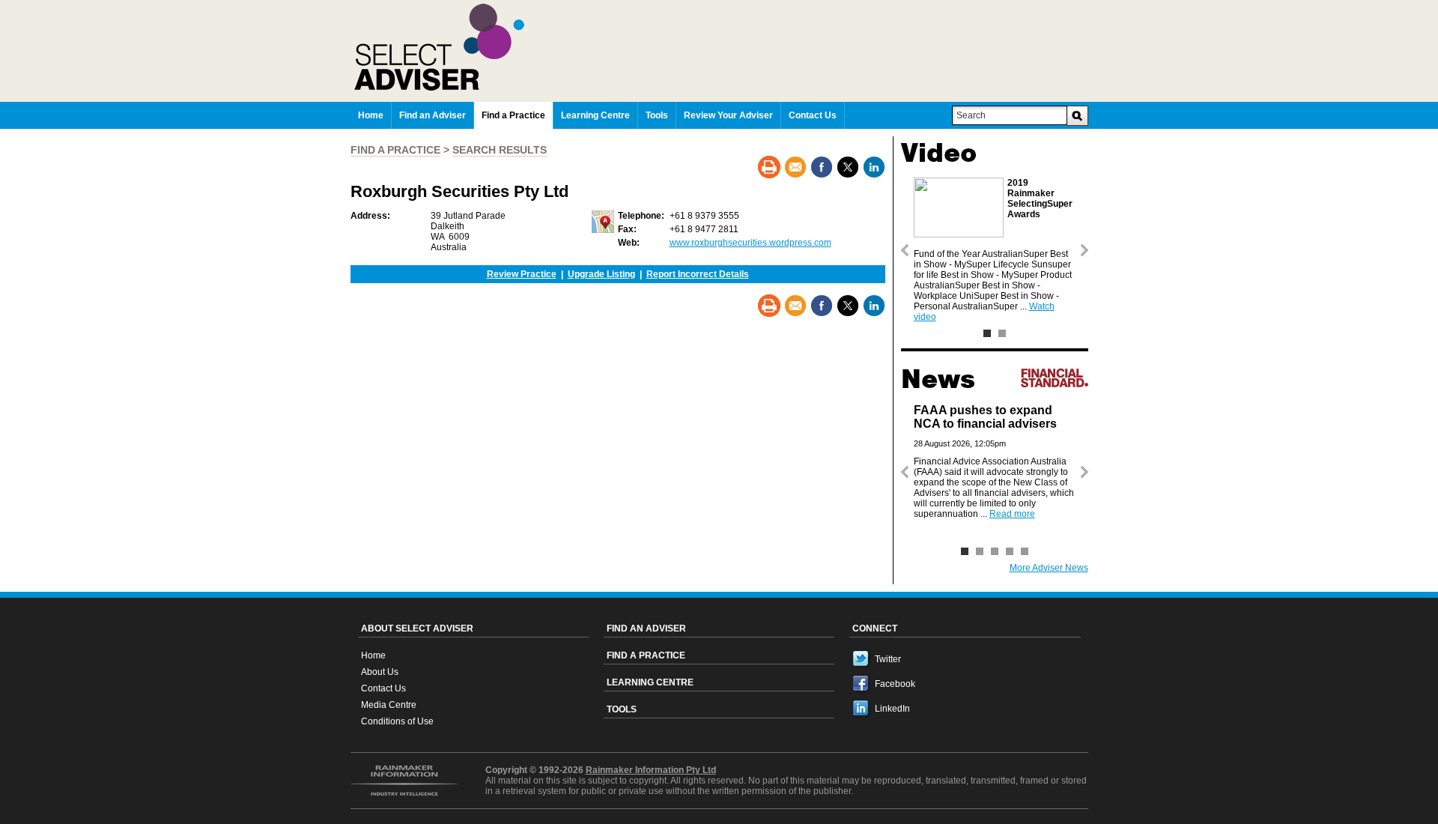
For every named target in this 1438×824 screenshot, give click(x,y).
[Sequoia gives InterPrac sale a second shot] (979, 551)
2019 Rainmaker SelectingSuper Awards (1040, 198)
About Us (379, 672)
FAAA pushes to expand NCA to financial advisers (985, 417)
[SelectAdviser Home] (721, 47)
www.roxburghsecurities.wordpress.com (750, 242)
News (938, 379)
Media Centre (388, 705)
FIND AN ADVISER (646, 628)
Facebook (895, 684)
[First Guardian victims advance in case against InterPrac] (1009, 551)
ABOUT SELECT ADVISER (417, 628)
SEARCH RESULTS (499, 150)
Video (939, 153)
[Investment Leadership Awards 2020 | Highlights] (1002, 333)
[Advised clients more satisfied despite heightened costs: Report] (994, 551)
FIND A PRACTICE (395, 150)
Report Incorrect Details (697, 274)
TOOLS (622, 709)
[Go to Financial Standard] (1054, 377)
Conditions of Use (397, 721)
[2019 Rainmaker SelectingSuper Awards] (987, 333)
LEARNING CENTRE (650, 682)
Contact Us (383, 688)
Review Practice (521, 274)
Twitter (888, 659)
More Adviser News (1049, 568)
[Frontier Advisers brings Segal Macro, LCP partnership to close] (1024, 551)
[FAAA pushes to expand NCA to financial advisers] (964, 551)
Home (373, 655)
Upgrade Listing (601, 274)
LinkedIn (892, 708)
